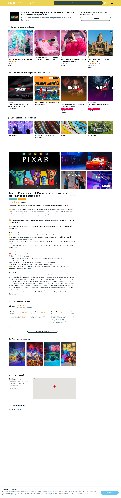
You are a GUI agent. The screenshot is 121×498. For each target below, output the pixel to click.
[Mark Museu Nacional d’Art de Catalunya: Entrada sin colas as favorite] (111, 32)
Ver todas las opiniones (42, 331)
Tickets (95, 199)
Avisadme (95, 18)
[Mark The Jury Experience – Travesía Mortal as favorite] (111, 77)
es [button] (107, 3)
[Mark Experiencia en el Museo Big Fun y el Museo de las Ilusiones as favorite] (84, 32)
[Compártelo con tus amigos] (70, 193)
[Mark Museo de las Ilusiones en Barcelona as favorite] (31, 32)
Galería (107, 186)
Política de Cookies (46, 493)
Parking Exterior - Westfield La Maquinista (19, 380)
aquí (52, 264)
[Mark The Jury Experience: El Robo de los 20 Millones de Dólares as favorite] (84, 77)
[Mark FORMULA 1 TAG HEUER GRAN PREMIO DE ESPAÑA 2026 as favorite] (31, 77)
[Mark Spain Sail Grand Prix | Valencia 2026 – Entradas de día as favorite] (58, 77)
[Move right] (113, 42)
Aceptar (110, 492)
